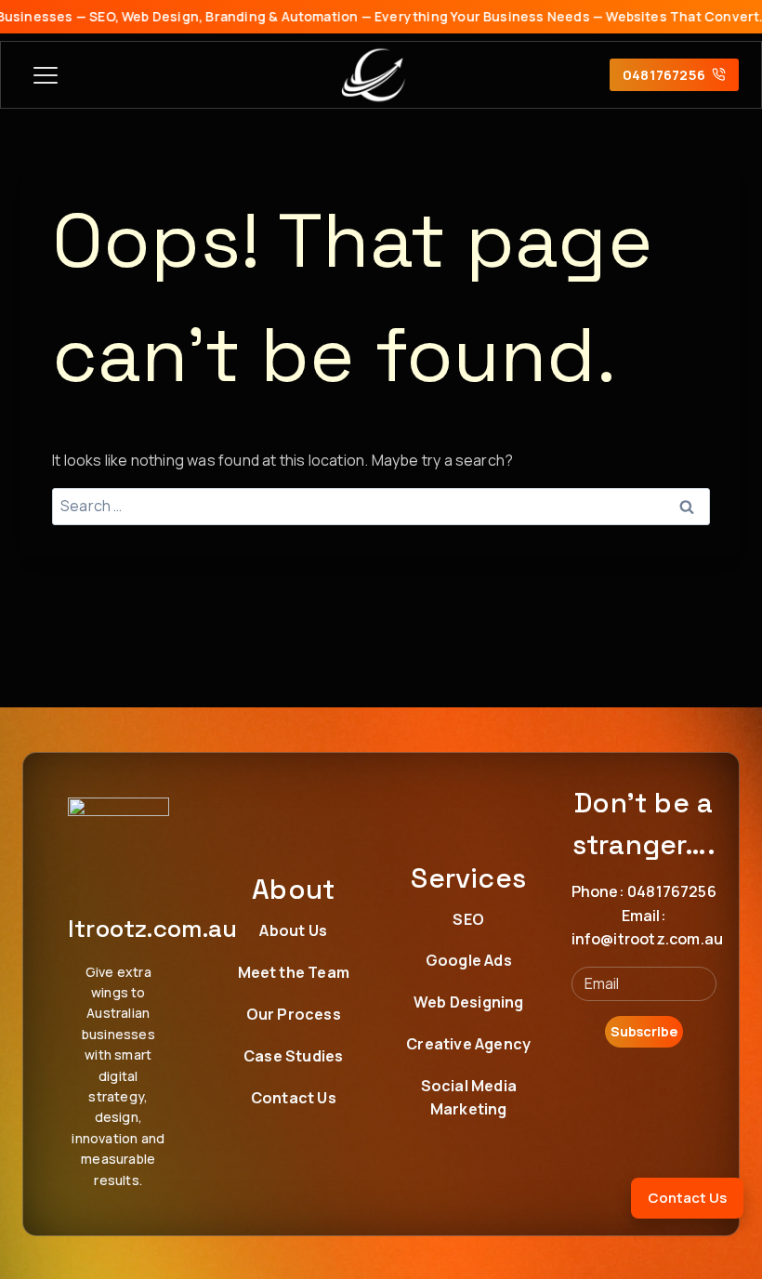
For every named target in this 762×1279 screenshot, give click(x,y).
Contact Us (293, 1098)
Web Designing (469, 1002)
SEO (468, 919)
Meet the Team (294, 972)
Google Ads (469, 960)
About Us (293, 930)
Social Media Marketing (469, 1097)
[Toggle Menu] (45, 75)
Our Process (293, 1014)
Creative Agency (468, 1044)
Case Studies (293, 1056)
